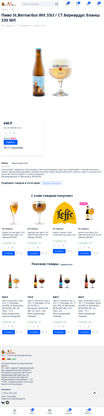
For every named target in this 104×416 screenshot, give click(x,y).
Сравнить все (66, 264)
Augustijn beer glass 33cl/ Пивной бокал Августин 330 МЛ (38, 234)
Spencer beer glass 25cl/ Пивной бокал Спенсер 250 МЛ (90, 234)
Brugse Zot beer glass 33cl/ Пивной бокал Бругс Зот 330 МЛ (13, 234)
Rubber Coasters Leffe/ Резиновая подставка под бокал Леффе (64, 234)
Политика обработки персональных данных (16, 364)
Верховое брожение (52, 183)
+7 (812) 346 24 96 (9, 393)
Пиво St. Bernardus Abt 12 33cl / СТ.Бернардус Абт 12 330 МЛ (64, 302)
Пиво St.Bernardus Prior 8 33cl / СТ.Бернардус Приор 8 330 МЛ (89, 302)
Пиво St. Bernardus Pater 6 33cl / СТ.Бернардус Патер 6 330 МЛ (39, 302)
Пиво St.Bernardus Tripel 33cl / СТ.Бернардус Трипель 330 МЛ (12, 302)
